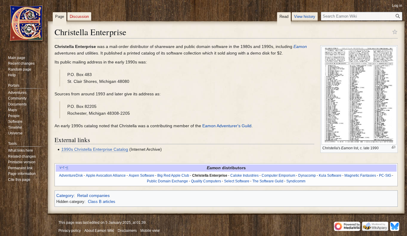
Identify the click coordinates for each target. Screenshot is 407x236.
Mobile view (150, 231)
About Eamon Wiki (99, 231)
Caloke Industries (244, 175)
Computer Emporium (278, 175)
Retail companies (93, 195)
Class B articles (101, 201)
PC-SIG (385, 175)
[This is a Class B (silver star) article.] (395, 31)
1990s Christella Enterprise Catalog (94, 149)
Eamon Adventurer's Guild (226, 125)
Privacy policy (69, 231)
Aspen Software (141, 175)
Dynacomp (307, 175)
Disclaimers (127, 231)
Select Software (236, 181)
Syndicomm (295, 181)
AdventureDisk (71, 175)
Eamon (300, 46)
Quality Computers (206, 181)
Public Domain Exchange (167, 181)
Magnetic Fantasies (360, 175)
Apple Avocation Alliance (106, 175)
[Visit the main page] (26, 24)
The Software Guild (267, 181)
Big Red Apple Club (173, 175)
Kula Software (330, 175)
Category (65, 195)
